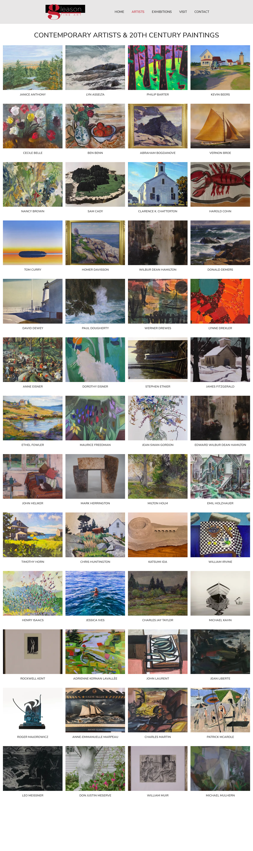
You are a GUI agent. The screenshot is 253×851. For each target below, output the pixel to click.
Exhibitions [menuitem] (162, 12)
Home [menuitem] (119, 12)
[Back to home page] (65, 12)
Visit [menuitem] (183, 12)
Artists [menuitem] (138, 12)
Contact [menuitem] (201, 12)
